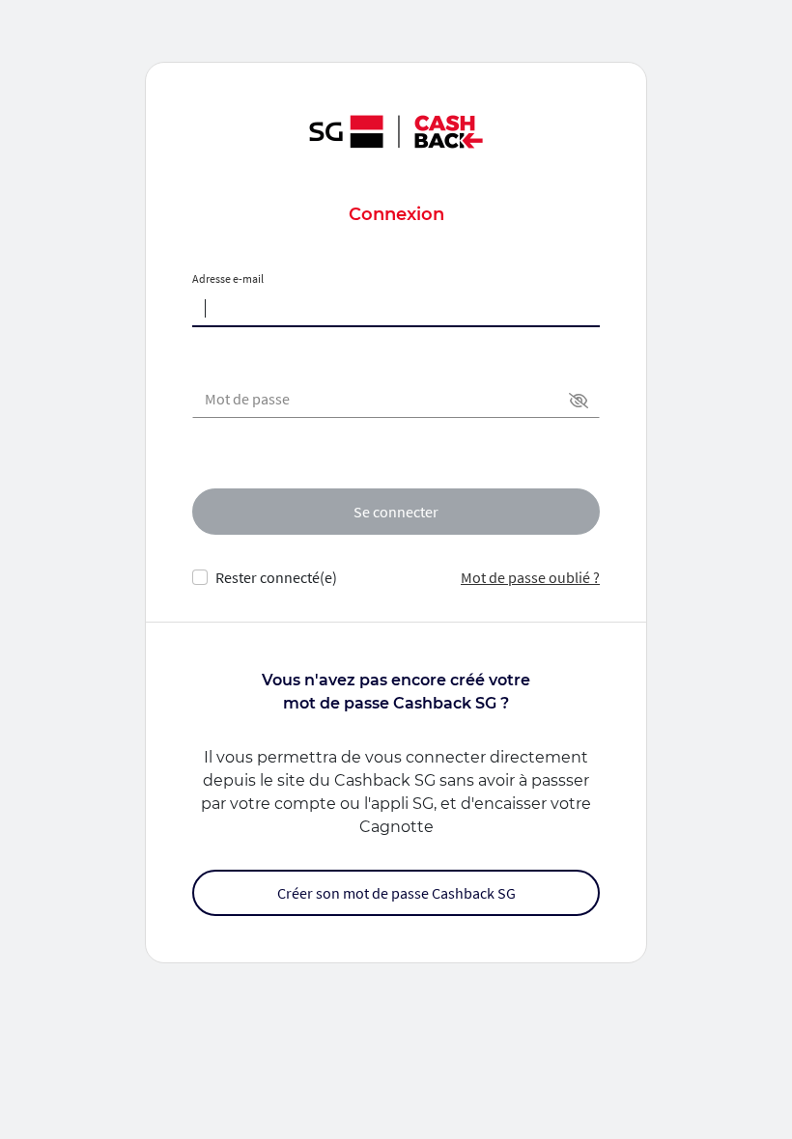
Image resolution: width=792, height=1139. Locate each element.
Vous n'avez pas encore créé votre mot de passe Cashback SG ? (396, 691)
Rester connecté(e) (276, 577)
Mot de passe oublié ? (530, 577)
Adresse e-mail (228, 278)
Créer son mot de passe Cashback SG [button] (396, 893)
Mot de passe (247, 398)
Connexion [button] (396, 214)
